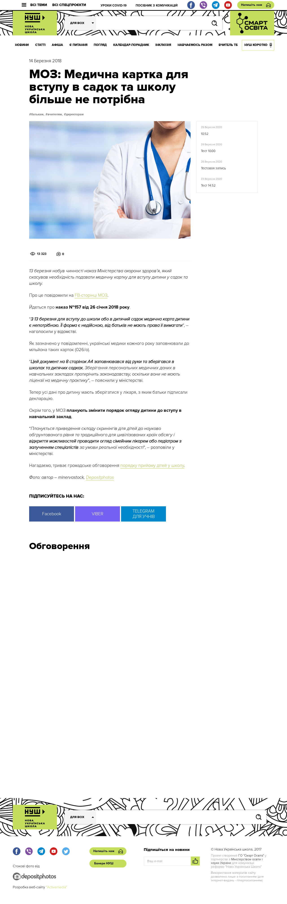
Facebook (51, 514)
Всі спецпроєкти (69, 5)
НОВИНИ (22, 45)
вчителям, (55, 114)
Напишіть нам (251, 5)
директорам (75, 114)
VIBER (97, 514)
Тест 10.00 (208, 151)
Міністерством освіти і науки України (237, 861)
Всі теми (38, 5)
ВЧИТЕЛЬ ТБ (228, 45)
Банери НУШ (103, 863)
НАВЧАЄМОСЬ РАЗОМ (195, 45)
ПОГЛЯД (100, 45)
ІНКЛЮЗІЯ (163, 45)
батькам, (37, 114)
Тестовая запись (213, 168)
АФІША (57, 45)
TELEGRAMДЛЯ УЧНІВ (144, 514)
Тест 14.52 (208, 185)
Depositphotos (100, 477)
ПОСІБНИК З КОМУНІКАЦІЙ (157, 5)
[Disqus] (143, 615)
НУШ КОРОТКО (255, 45)
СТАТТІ (40, 45)
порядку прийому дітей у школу (152, 465)
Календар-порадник (131, 45)
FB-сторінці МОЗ (91, 295)
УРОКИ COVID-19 (114, 5)
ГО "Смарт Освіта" (251, 855)
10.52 (205, 134)
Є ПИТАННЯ (78, 45)
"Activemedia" (56, 887)
